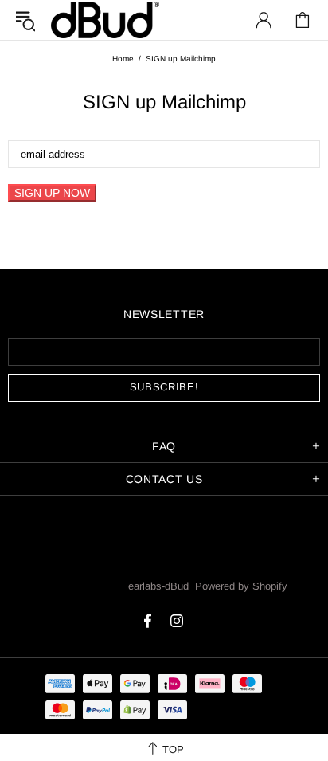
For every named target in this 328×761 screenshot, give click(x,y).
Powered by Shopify (241, 586)
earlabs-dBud (105, 19)
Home (123, 58)
